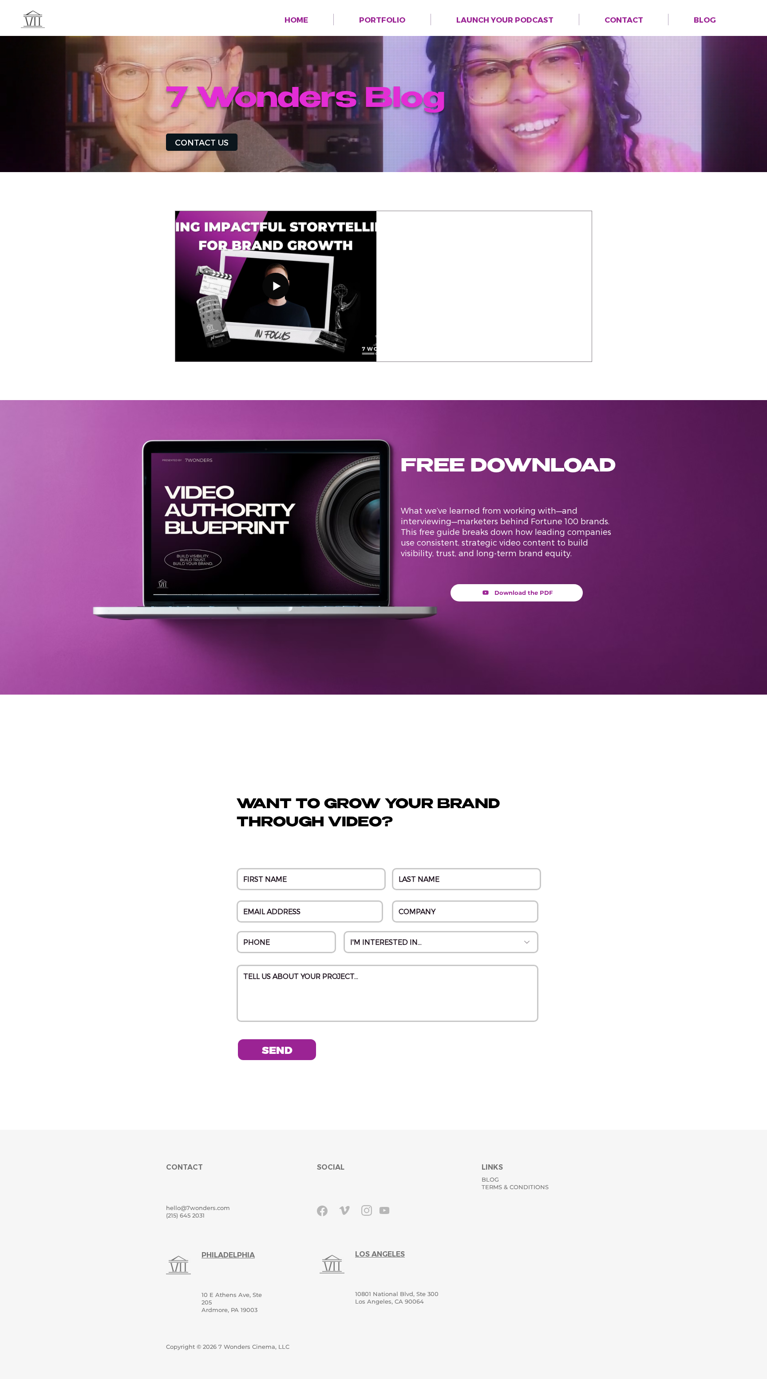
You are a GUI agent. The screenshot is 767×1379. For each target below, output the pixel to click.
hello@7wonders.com (198, 1207)
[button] (623, 19)
